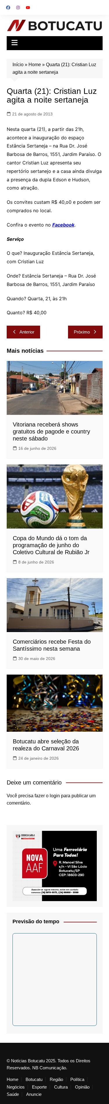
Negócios (16, 1087)
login (55, 795)
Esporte (39, 1087)
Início (18, 64)
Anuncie (34, 1094)
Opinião (82, 1087)
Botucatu (34, 1079)
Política (77, 1079)
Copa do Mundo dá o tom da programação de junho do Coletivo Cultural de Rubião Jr (51, 545)
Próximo (82, 331)
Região (56, 1079)
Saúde (13, 1094)
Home (34, 64)
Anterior (26, 331)
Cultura (61, 1087)
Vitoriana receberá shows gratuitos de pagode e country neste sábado (51, 431)
